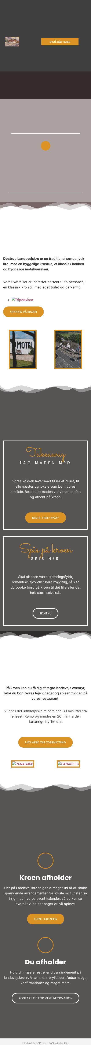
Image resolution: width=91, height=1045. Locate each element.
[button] (60, 41)
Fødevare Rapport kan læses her (45, 1042)
